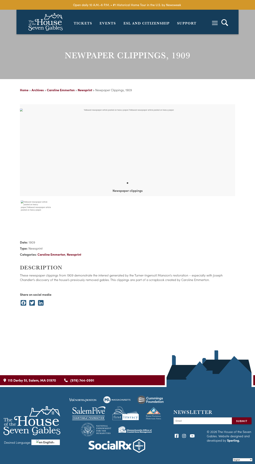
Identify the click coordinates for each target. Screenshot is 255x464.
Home (24, 90)
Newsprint (85, 90)
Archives (38, 90)
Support (187, 23)
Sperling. (233, 440)
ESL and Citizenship (147, 23)
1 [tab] (127, 183)
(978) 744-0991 (81, 380)
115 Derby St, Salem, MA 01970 (32, 380)
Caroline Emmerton (61, 90)
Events (108, 23)
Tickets (83, 23)
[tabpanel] (127, 143)
